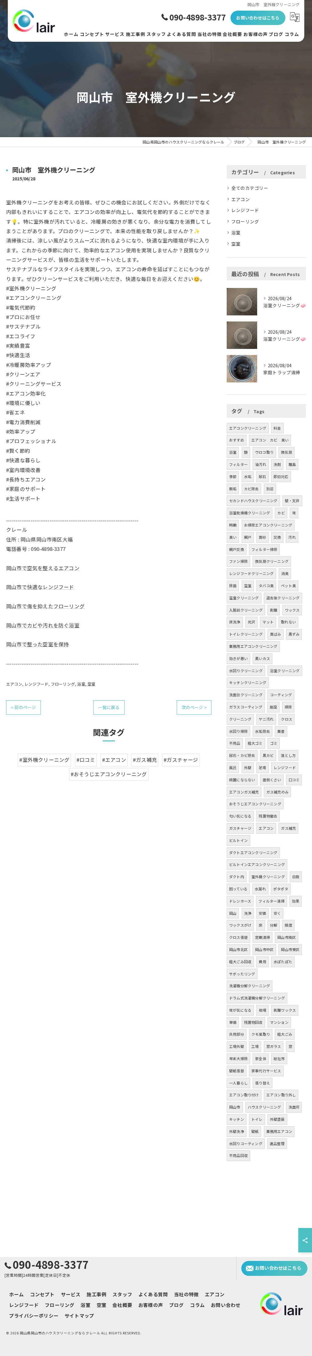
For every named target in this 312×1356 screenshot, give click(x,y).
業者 (281, 731)
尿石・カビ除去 (242, 755)
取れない (288, 621)
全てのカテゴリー (249, 188)
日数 (296, 876)
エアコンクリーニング (247, 428)
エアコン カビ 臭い (270, 439)
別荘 (270, 488)
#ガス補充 (145, 759)
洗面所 (294, 1106)
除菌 (232, 585)
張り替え (262, 1082)
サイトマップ (79, 1315)
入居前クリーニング (246, 609)
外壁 (247, 767)
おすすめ (236, 439)
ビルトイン (238, 840)
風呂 (232, 767)
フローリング (63, 684)
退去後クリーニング (283, 597)
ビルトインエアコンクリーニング (257, 864)
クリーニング (240, 719)
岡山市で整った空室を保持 (37, 644)
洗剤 (277, 464)
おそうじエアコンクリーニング (255, 803)
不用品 (234, 743)
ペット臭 (288, 585)
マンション (279, 1022)
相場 (262, 1010)
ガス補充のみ (277, 791)
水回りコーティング (245, 1143)
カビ (281, 512)
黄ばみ (275, 634)
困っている (238, 888)
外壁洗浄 (236, 1131)
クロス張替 (238, 937)
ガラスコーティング (245, 706)
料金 (277, 428)
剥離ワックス (285, 1010)
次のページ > (194, 707)
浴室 (81, 684)
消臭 (285, 573)
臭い (232, 537)
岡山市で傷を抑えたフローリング (45, 606)
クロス (286, 719)
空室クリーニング (244, 597)
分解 (273, 925)
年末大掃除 (238, 1058)
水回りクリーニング (246, 670)
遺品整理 (277, 1143)
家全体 (260, 1058)
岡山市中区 (264, 949)
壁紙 (255, 1131)
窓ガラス (273, 1046)
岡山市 (234, 1106)
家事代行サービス (266, 1070)
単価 (232, 1022)
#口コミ (85, 759)
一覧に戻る (109, 707)
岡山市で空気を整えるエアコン (43, 568)
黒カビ (268, 755)
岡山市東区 (290, 949)
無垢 (232, 488)
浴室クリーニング (285, 670)
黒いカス (262, 658)
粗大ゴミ (255, 743)
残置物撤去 (268, 815)
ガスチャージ (240, 828)
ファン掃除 (238, 561)
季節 (232, 476)
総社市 (279, 1058)
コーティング (281, 694)
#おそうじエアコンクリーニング (109, 774)
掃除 (288, 706)
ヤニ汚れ (266, 719)
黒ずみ (294, 634)
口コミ (294, 779)
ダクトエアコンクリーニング (253, 852)
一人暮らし (238, 1082)
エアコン (14, 684)
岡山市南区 (286, 937)
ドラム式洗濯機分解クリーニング (257, 997)
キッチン (236, 1119)
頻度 (288, 925)
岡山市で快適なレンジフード (40, 587)
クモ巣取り (260, 1034)
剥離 (273, 609)
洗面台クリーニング (246, 694)
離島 (292, 464)
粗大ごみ (284, 1034)
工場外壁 (236, 1046)
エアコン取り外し (281, 1094)
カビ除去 (251, 488)
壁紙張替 (236, 1070)
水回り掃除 (238, 731)
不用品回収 (238, 1155)
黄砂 (262, 537)
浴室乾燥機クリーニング (249, 512)
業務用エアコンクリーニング (253, 646)
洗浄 (247, 913)
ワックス (292, 609)
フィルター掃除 (264, 549)
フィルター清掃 (271, 900)
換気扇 (286, 452)
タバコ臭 (266, 585)
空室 (91, 684)
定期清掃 (262, 937)
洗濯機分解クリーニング (249, 985)
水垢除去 (262, 731)
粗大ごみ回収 (240, 961)
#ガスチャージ (181, 759)
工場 (255, 1046)
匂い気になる (240, 815)
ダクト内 (236, 876)
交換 (277, 537)
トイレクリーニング (246, 634)
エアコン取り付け (244, 1094)
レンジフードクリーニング (251, 573)
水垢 (247, 476)
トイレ (257, 1119)
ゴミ (273, 743)
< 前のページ (23, 707)
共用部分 (236, 1034)
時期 (232, 524)
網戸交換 (236, 549)
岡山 (232, 913)
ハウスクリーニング (264, 1106)
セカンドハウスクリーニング (253, 500)
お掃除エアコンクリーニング (268, 524)
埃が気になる (240, 1010)
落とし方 (288, 755)
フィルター (238, 464)
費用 (262, 961)
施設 (273, 706)
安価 (262, 913)
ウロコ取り (264, 452)
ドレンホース (240, 900)
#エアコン (114, 759)
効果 (295, 900)
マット (268, 621)
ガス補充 (288, 828)
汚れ (292, 537)
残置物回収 (253, 1022)
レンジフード (36, 684)
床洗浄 (234, 621)
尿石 (262, 476)
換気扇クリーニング (272, 561)
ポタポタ (280, 888)
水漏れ (260, 888)
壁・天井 (292, 500)
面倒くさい (272, 779)
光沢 (251, 621)
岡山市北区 (238, 949)
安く (277, 913)
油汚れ (260, 464)
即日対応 (281, 476)
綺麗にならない (242, 779)
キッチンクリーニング (247, 682)
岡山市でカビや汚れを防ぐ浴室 (43, 625)
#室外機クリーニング (44, 759)
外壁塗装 (277, 1119)
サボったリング (242, 973)
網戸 (247, 537)
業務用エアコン (279, 1131)
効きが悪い (238, 658)
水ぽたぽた (283, 961)
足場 (262, 767)
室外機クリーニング (268, 876)
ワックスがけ (240, 925)
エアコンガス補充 (244, 791)
